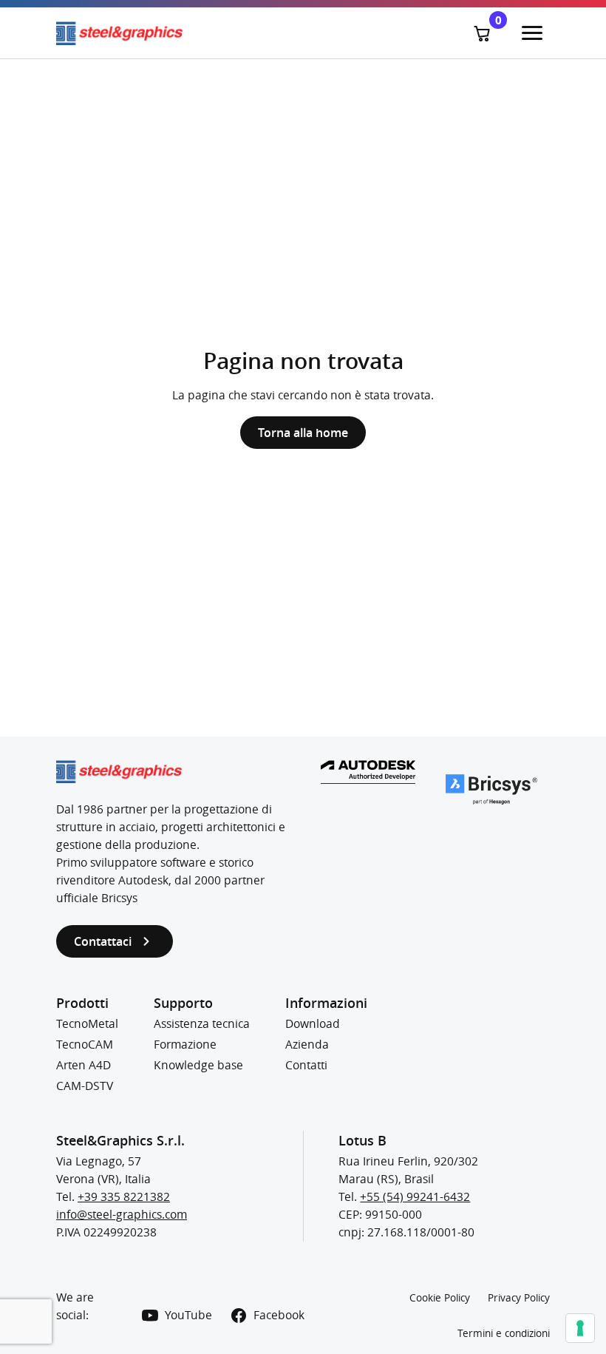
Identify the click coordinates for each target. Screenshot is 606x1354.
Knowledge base (198, 1065)
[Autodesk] (368, 772)
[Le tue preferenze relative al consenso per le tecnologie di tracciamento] (580, 1328)
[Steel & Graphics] (179, 33)
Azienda (307, 1044)
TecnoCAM (84, 1044)
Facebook (278, 1315)
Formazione (185, 1044)
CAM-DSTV (84, 1086)
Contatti (306, 1065)
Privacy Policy (519, 1297)
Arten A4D (83, 1065)
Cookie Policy (439, 1297)
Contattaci (103, 941)
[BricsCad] (491, 789)
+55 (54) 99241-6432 (415, 1197)
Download (312, 1024)
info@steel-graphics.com (121, 1214)
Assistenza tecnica (202, 1024)
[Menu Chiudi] (532, 33)
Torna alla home (303, 432)
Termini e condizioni (503, 1333)
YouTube (188, 1315)
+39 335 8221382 (124, 1197)
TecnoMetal (87, 1024)
